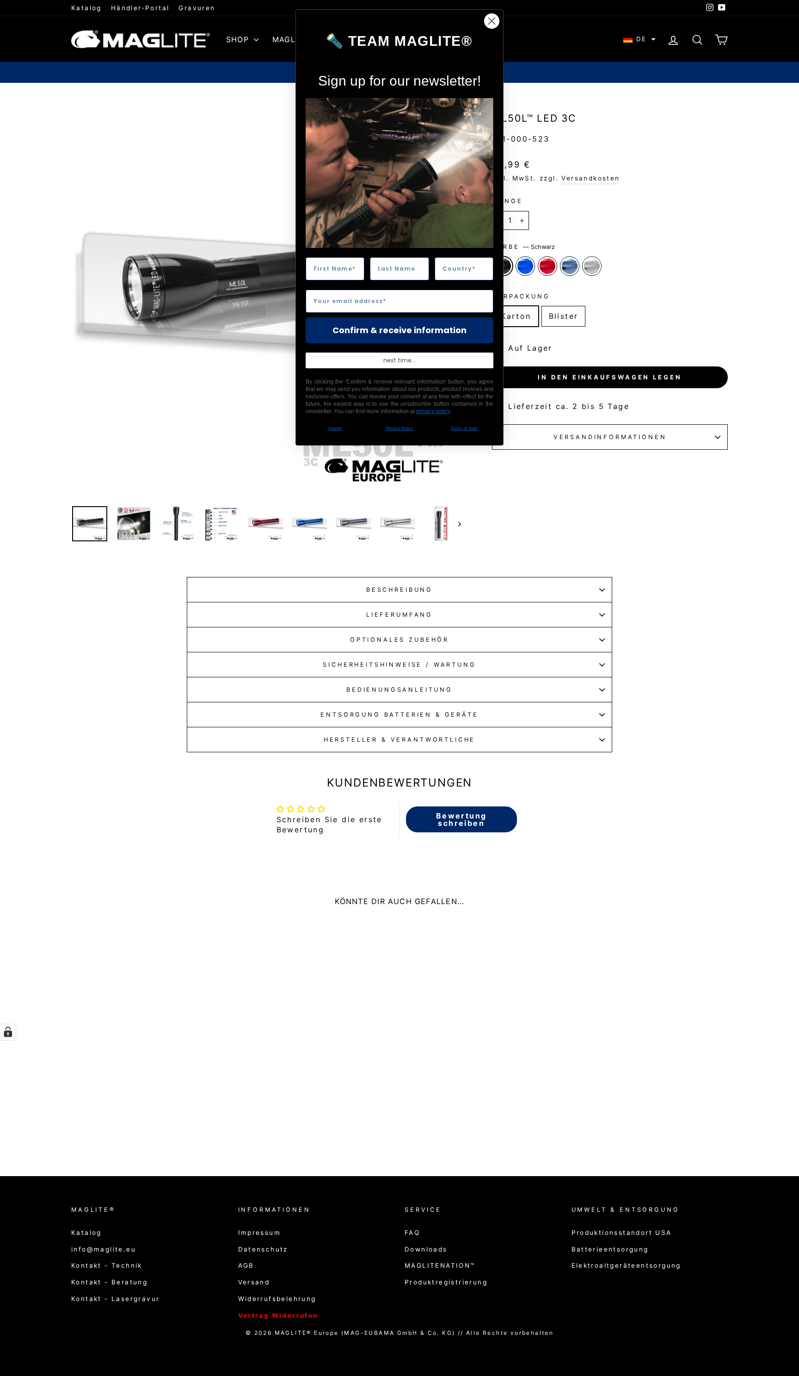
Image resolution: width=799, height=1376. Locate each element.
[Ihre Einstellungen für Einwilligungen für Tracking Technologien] (8, 1032)
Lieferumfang (399, 614)
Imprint (335, 428)
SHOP (239, 39)
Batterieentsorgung (610, 1249)
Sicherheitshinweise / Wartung (399, 664)
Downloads (426, 1249)
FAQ (412, 1232)
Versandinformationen (610, 437)
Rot (547, 266)
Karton (516, 316)
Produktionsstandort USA (622, 1232)
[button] (639, 39)
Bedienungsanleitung (399, 689)
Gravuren (196, 8)
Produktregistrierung (446, 1282)
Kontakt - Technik (106, 1265)
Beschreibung (399, 589)
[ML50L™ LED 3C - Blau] (137, 1121)
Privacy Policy (399, 428)
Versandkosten (590, 178)
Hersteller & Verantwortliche (400, 739)
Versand (254, 1282)
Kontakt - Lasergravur (115, 1298)
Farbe (523, 246)
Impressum (259, 1232)
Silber (592, 266)
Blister (563, 316)
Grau (569, 266)
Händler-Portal (140, 8)
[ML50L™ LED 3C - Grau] (162, 1121)
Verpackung (521, 296)
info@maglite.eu (103, 1249)
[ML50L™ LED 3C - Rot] (149, 1121)
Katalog (86, 8)
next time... (399, 360)
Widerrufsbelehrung (277, 1298)
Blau (525, 266)
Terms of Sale (463, 428)
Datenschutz (263, 1249)
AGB (246, 1265)
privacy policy (433, 411)
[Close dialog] (492, 21)
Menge (507, 201)
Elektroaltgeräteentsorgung (626, 1265)
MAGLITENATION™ (440, 1265)
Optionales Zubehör (399, 639)
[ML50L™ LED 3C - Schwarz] (124, 1121)
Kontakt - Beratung (109, 1282)
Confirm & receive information (399, 330)
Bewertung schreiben (461, 819)
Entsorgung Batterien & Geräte (399, 714)
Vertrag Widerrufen (278, 1315)
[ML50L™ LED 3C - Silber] (174, 1121)
